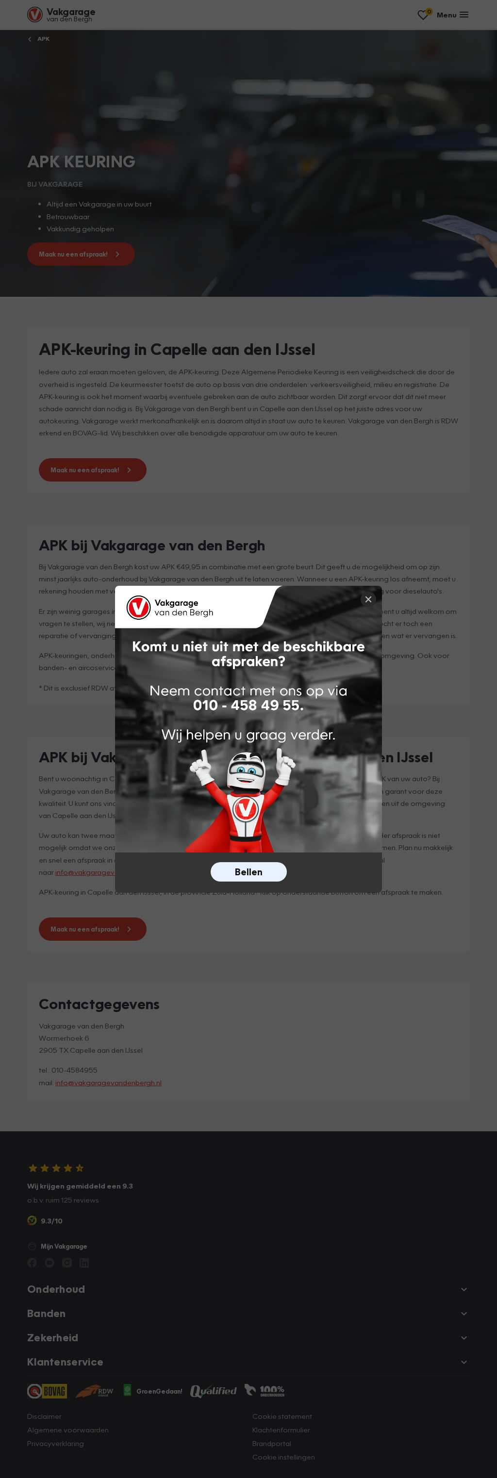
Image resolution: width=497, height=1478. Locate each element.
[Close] (368, 599)
